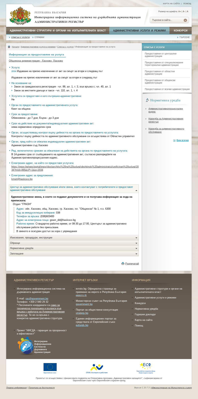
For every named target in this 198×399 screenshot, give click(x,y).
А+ (179, 11)
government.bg (84, 304)
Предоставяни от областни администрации (160, 72)
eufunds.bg (82, 325)
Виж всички (183, 140)
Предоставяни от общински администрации (160, 81)
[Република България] (20, 16)
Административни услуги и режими (139, 30)
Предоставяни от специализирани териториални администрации (164, 63)
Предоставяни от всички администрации (167, 89)
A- (184, 11)
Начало (15, 47)
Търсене (184, 37)
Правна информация (16, 387)
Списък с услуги (20, 37)
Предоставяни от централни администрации (161, 55)
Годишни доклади (145, 314)
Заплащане (16, 253)
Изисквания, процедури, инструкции (31, 237)
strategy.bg (82, 313)
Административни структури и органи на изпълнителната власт (58, 30)
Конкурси (180, 30)
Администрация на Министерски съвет (171, 387)
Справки (39, 37)
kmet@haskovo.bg (21, 179)
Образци (15, 242)
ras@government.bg (37, 298)
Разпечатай (132, 263)
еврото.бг (81, 295)
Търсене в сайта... (162, 20)
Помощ (187, 4)
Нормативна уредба (21, 248)
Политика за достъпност (41, 387)
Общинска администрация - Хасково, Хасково (36, 60)
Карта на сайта (171, 4)
